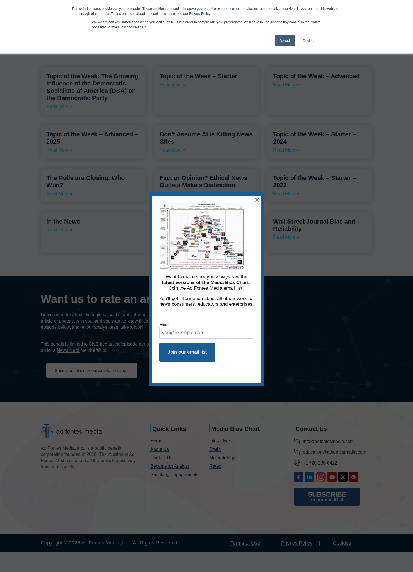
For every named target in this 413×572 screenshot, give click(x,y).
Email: (164, 324)
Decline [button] (309, 40)
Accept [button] (285, 40)
